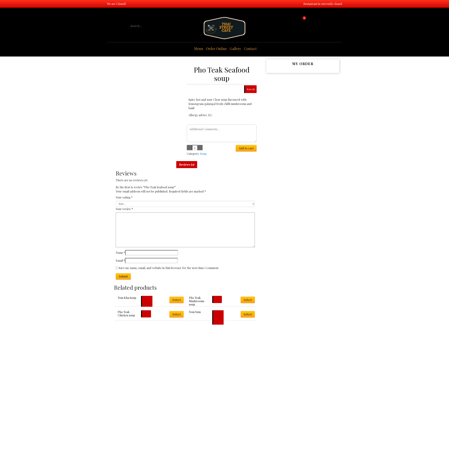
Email (120, 260)
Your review (124, 209)
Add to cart (246, 148)
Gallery (235, 48)
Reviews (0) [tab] (186, 164)
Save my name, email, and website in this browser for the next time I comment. (169, 268)
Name (120, 252)
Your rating (124, 197)
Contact (250, 48)
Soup (203, 153)
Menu (198, 48)
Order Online (216, 48)
